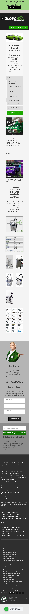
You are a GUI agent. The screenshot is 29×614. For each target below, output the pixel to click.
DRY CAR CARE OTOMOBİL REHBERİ (12, 463)
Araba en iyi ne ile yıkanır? (9, 548)
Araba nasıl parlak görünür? (10, 546)
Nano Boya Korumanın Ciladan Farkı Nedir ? (13, 498)
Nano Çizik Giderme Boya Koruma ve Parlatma (11, 493)
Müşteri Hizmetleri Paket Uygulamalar (12, 469)
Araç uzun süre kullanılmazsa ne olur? (12, 575)
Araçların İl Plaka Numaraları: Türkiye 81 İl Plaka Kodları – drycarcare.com (14, 478)
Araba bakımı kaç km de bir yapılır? (11, 562)
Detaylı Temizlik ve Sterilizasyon (11, 527)
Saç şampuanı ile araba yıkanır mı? (11, 566)
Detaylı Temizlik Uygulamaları (9, 516)
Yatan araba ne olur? (8, 567)
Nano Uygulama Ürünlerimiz (9, 496)
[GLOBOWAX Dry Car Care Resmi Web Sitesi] (23, 593)
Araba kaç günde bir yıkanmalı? (11, 545)
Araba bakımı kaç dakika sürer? (10, 552)
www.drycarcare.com (12, 155)
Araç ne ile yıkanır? (8, 585)
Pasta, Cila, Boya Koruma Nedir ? (11, 525)
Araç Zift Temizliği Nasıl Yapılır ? (11, 590)
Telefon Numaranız (9, 405)
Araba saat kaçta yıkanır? (9, 579)
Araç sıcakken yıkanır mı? (21, 585)
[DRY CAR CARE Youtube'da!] (20, 593)
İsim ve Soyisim (8, 399)
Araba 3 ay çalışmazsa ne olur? (10, 571)
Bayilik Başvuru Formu (14, 7)
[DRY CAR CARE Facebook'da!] (10, 593)
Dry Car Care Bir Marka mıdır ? (9, 467)
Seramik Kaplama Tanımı (8, 490)
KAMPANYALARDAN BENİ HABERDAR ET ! (14, 433)
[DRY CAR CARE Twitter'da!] (17, 593)
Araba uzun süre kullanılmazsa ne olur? (13, 581)
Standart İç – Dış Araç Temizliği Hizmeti (12, 471)
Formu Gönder (15, 418)
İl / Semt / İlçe (8, 410)
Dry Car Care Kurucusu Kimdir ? (10, 465)
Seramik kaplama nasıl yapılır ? (9, 488)
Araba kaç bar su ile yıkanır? (10, 554)
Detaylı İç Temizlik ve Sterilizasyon (10, 514)
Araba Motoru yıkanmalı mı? (10, 556)
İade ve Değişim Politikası (8, 481)
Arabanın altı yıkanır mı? (9, 550)
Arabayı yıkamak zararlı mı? (10, 558)
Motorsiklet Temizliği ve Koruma (10, 473)
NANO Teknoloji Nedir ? (9, 533)
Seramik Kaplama (6, 486)
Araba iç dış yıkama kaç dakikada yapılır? (11, 543)
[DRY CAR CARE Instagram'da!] (13, 593)
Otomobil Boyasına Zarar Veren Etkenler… (14, 535)
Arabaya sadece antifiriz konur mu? (12, 586)
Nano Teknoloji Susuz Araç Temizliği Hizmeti (13, 475)
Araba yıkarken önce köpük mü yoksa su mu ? (14, 583)
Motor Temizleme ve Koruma (9, 512)
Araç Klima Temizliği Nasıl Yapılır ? (11, 588)
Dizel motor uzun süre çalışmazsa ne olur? (13, 569)
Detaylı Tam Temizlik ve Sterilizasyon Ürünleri (14, 518)
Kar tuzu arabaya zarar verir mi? (11, 564)
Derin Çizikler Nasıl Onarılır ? (10, 529)
